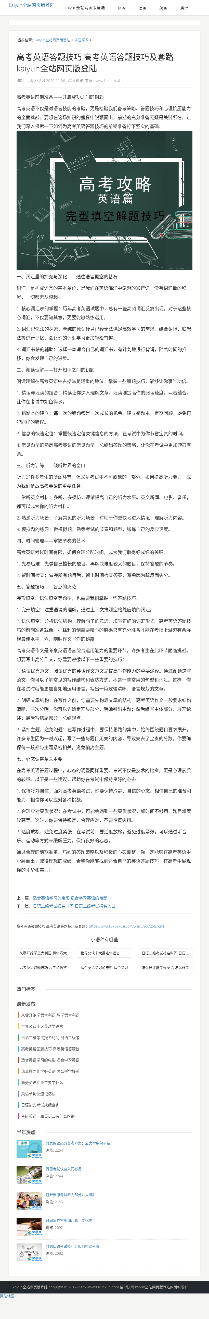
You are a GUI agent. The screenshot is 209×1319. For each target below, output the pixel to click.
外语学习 (81, 40)
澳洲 (184, 7)
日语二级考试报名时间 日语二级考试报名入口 (74, 906)
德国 (142, 7)
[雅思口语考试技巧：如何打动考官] (29, 1253)
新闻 (121, 7)
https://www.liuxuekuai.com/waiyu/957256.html (126, 926)
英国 (163, 7)
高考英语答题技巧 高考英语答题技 (50, 1048)
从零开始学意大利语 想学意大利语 (50, 1015)
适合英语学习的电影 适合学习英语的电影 (70, 898)
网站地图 (7, 1295)
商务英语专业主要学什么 (42, 1082)
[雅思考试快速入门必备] (29, 1176)
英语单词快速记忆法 (38, 1093)
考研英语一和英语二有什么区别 (48, 1116)
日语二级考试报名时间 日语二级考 (50, 1037)
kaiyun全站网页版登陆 (32, 5)
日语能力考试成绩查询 (40, 1104)
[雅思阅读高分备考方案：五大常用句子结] (29, 1150)
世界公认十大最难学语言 (100, 953)
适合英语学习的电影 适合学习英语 (50, 1060)
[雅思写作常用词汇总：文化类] (29, 1228)
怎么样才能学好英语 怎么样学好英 (50, 1071)
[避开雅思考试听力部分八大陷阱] (29, 1202)
